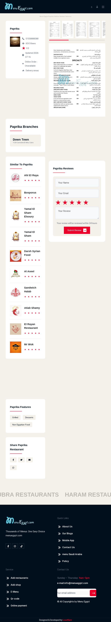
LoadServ (67, 620)
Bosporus (30, 192)
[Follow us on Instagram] (14, 546)
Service (9, 569)
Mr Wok (29, 344)
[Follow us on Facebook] (8, 546)
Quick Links (63, 518)
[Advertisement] (25, 101)
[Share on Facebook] (13, 459)
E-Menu (15, 591)
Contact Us (68, 547)
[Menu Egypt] (18, 6)
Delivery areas (32, 70)
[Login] (97, 6)
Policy (65, 561)
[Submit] (93, 593)
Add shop (16, 584)
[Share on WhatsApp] (13, 467)
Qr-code (15, 598)
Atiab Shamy (32, 307)
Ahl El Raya (31, 175)
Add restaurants (19, 578)
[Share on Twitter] (21, 459)
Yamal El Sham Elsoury (29, 212)
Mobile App (68, 540)
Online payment (19, 605)
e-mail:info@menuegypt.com (72, 583)
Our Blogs (67, 533)
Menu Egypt (83, 601)
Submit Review (74, 230)
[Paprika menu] (54, 29)
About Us (67, 526)
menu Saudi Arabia (72, 554)
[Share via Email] (29, 459)
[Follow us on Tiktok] (21, 546)
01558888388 (32, 39)
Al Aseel (29, 271)
